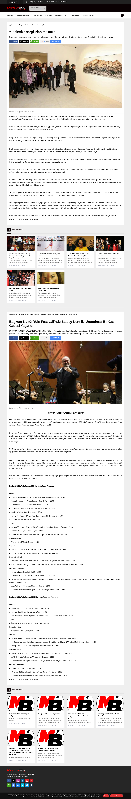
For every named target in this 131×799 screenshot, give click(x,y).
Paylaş (15, 41)
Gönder (36, 41)
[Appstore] (18, 785)
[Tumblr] (31, 785)
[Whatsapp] (9, 785)
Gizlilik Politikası (116, 796)
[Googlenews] (13, 785)
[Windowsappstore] (27, 785)
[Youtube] (27, 780)
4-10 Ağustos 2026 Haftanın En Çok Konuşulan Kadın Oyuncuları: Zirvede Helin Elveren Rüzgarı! (48, 2)
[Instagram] (18, 780)
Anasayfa (14, 25)
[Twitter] (13, 780)
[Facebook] (9, 780)
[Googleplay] (22, 785)
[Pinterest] (31, 780)
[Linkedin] (22, 780)
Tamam (106, 796)
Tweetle (25, 41)
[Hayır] (128, 796)
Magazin (21, 25)
